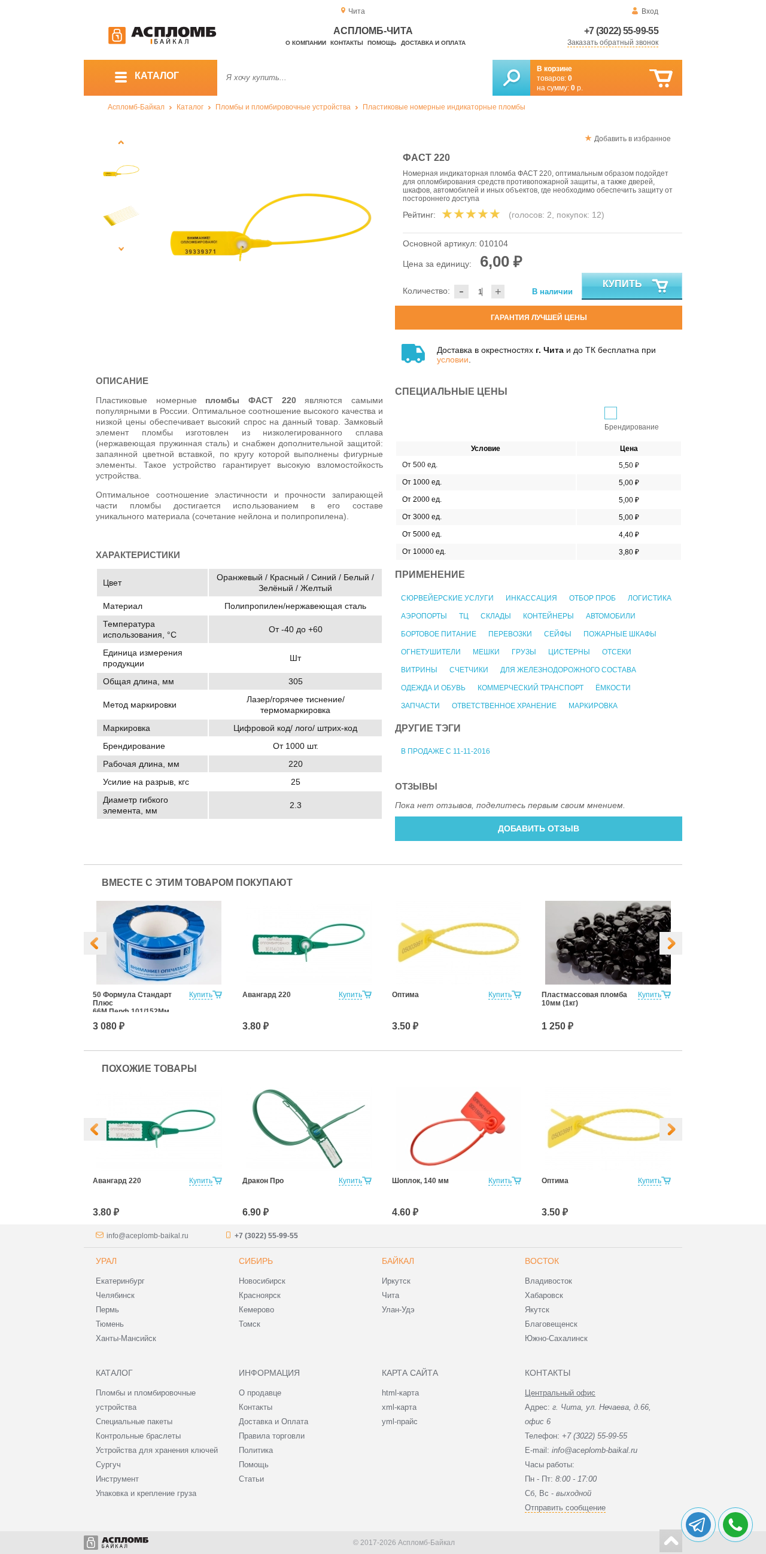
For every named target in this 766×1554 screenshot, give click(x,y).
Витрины (419, 670)
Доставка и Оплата (273, 1421)
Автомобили (611, 616)
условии (453, 359)
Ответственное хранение (504, 706)
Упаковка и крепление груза (146, 1493)
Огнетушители (431, 652)
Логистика (649, 598)
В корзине (554, 69)
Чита (390, 1295)
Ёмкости (613, 688)
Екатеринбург (120, 1280)
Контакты (346, 42)
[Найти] (511, 78)
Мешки (486, 652)
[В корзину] (661, 78)
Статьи (251, 1478)
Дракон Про (263, 1181)
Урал (106, 1261)
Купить (622, 284)
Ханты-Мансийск (126, 1338)
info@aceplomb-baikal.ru (148, 1236)
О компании (305, 42)
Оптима (405, 995)
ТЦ (464, 616)
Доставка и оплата (433, 42)
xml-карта (399, 1407)
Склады (496, 616)
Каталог (190, 107)
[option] (271, 244)
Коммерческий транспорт (530, 688)
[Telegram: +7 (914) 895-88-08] (698, 1524)
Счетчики (468, 670)
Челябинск (115, 1295)
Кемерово (256, 1309)
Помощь (381, 42)
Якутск (537, 1309)
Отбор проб (592, 598)
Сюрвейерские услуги (447, 598)
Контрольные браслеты (138, 1435)
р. (577, 88)
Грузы (524, 652)
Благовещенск (551, 1324)
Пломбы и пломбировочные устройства (283, 107)
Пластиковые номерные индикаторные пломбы (444, 107)
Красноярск (260, 1295)
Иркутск (396, 1280)
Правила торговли (272, 1435)
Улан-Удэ (398, 1309)
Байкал (398, 1261)
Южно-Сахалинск (556, 1338)
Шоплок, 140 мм (420, 1181)
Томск (249, 1324)
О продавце (260, 1392)
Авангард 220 (266, 995)
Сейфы (558, 634)
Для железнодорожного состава (568, 670)
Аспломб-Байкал (136, 107)
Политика (256, 1450)
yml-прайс (400, 1421)
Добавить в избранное (632, 139)
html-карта (400, 1392)
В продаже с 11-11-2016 (445, 751)
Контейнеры (548, 616)
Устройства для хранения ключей (157, 1450)
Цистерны (569, 652)
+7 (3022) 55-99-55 (621, 31)
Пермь (107, 1309)
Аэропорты (424, 616)
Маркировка (593, 706)
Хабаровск (544, 1295)
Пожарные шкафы (619, 634)
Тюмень (110, 1324)
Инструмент (117, 1478)
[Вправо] (670, 943)
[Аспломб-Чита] (162, 42)
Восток (542, 1261)
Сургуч (108, 1464)
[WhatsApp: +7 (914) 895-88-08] (735, 1524)
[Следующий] (121, 248)
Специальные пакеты (134, 1421)
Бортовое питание (438, 634)
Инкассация (531, 598)
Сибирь (256, 1261)
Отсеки (616, 652)
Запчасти (420, 706)
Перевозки (510, 634)
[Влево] (95, 943)
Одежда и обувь (433, 688)
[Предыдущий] (121, 142)
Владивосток (548, 1280)
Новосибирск (262, 1280)
